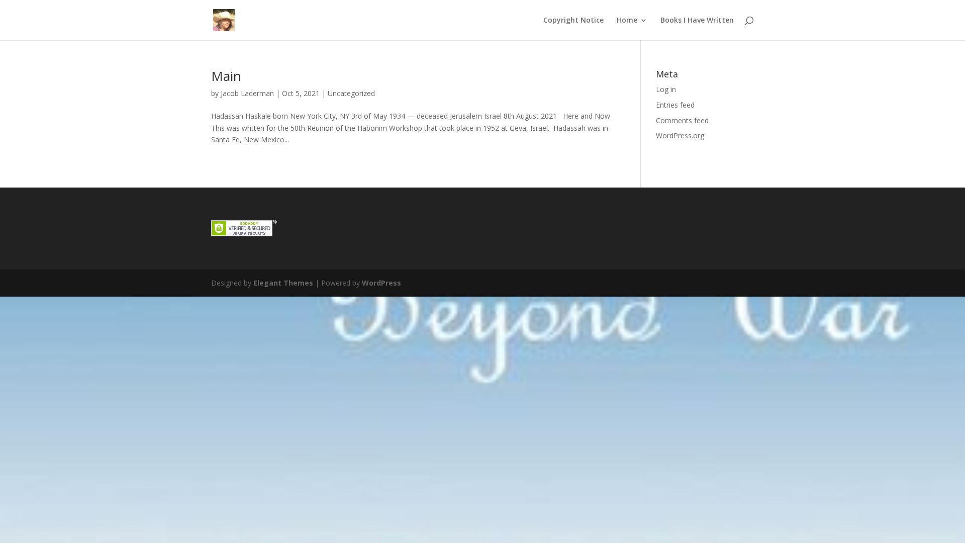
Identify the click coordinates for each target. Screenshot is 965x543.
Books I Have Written (697, 21)
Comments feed (682, 120)
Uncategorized (351, 93)
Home (627, 21)
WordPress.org (680, 135)
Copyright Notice (573, 21)
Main (226, 76)
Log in (666, 89)
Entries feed (675, 105)
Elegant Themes (283, 283)
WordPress (381, 283)
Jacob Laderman (247, 93)
